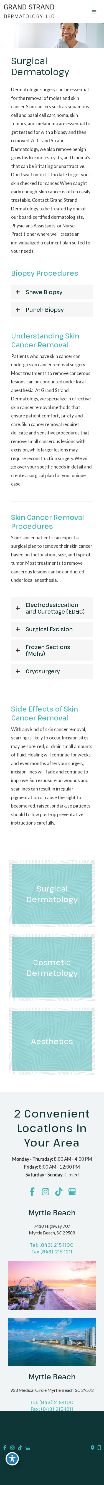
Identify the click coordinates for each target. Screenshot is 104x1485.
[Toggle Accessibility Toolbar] (12, 1458)
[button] (52, 292)
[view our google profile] (72, 1191)
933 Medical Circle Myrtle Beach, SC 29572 (52, 1390)
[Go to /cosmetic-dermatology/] (52, 967)
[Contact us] (92, 1447)
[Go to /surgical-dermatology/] (52, 894)
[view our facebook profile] (32, 1191)
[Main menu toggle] (94, 12)
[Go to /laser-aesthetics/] (52, 1041)
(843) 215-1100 (56, 1245)
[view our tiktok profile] (58, 1191)
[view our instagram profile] (45, 1191)
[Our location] (99, 1447)
